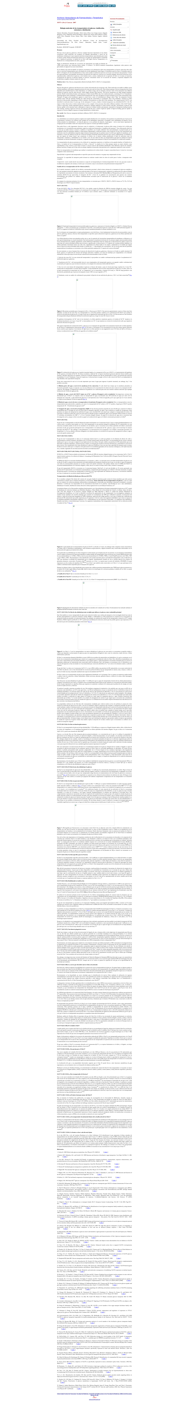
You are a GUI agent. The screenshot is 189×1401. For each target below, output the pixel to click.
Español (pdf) (116, 30)
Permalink (115, 60)
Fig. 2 (88, 910)
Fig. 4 (70, 503)
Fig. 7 (79, 785)
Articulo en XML (117, 32)
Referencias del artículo (119, 35)
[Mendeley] (111, 55)
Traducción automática (119, 42)
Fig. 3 (83, 327)
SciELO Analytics (117, 24)
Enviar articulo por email (119, 45)
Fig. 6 (89, 621)
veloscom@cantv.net (94, 1399)
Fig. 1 (70, 188)
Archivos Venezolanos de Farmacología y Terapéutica (80, 18)
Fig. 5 (74, 571)
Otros (113, 55)
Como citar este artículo (119, 37)
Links (105, 1152)
